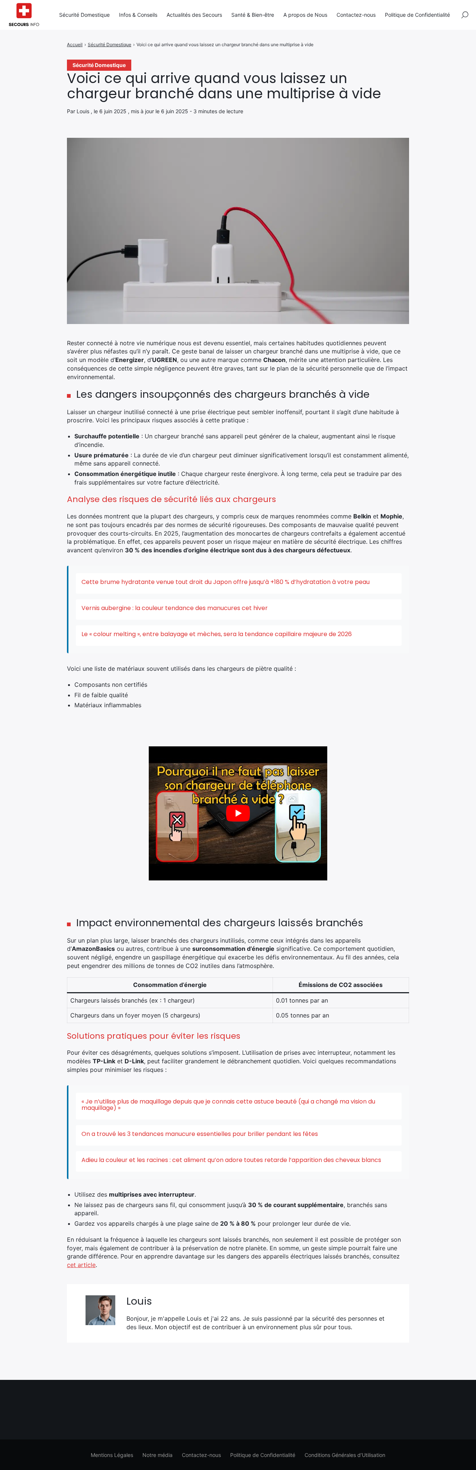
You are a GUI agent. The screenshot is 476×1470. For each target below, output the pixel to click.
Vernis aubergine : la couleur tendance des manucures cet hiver (174, 608)
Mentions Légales (112, 1455)
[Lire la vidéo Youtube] (238, 813)
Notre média (157, 1455)
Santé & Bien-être (252, 15)
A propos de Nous (305, 15)
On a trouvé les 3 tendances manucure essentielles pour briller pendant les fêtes (199, 1134)
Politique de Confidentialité (417, 15)
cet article (81, 1265)
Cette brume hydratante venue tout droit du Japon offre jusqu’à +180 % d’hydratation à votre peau (225, 582)
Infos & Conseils (138, 15)
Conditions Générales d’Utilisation (345, 1455)
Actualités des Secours (194, 15)
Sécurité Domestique (84, 15)
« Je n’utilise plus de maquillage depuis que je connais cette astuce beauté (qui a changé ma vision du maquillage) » (228, 1104)
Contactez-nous (356, 15)
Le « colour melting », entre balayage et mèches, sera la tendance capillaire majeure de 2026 (216, 634)
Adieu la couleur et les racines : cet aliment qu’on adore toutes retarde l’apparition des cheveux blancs (231, 1160)
